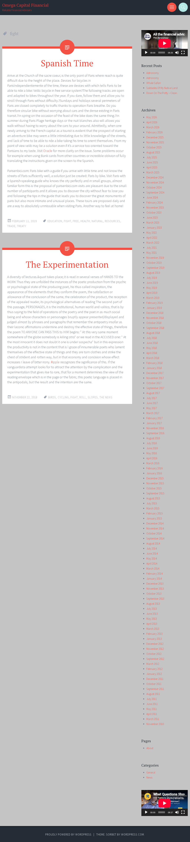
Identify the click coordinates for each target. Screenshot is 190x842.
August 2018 (153, 333)
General (150, 772)
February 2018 (154, 363)
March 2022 (152, 242)
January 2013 (154, 639)
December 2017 (154, 373)
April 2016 (151, 458)
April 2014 (151, 563)
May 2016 (151, 453)
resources (112, 221)
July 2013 (151, 608)
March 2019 (152, 298)
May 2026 (151, 117)
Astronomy (152, 73)
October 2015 (153, 488)
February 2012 (154, 669)
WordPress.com (132, 834)
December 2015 (154, 478)
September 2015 (155, 493)
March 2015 (152, 508)
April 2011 (151, 714)
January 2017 (154, 423)
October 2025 (153, 147)
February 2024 (154, 202)
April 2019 (151, 293)
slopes (93, 397)
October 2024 (153, 187)
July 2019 (151, 277)
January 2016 (154, 473)
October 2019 (153, 262)
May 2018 (151, 348)
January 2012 (154, 674)
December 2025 (154, 137)
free (76, 221)
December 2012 (154, 644)
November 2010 (155, 724)
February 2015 (154, 513)
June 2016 (152, 448)
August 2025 (153, 152)
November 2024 (155, 182)
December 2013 (154, 583)
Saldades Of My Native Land (162, 88)
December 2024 (154, 177)
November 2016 (155, 428)
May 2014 (151, 558)
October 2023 (153, 212)
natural (97, 221)
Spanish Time (67, 63)
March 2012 (152, 664)
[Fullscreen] (183, 52)
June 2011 (152, 704)
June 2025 (152, 162)
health (85, 221)
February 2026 (154, 132)
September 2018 (155, 328)
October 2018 (153, 323)
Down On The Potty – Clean (161, 93)
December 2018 (154, 313)
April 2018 (151, 353)
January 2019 (154, 308)
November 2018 (155, 318)
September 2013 (155, 598)
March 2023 (152, 222)
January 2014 (154, 578)
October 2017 (153, 383)
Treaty (21, 226)
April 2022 (151, 237)
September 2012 (155, 659)
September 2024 (155, 192)
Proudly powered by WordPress (68, 834)
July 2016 (151, 443)
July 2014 (151, 548)
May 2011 (151, 709)
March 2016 (152, 463)
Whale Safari (153, 83)
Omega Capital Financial (25, 5)
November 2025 (155, 142)
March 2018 (152, 358)
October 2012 (153, 654)
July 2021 (151, 247)
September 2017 (155, 388)
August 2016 (153, 438)
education (55, 221)
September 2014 (155, 538)
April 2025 (151, 167)
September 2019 (155, 267)
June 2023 (152, 217)
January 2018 (154, 368)
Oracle (47, 151)
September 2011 (155, 689)
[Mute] (177, 52)
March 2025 (152, 172)
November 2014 (155, 528)
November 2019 (155, 257)
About (149, 748)
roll (82, 397)
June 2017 (152, 403)
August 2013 (153, 603)
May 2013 (151, 618)
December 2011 (154, 679)
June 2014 (152, 553)
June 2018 (152, 343)
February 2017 (154, 418)
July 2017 (151, 398)
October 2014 (153, 533)
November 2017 (155, 378)
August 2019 (153, 272)
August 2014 (153, 543)
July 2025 (151, 157)
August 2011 (153, 694)
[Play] (146, 52)
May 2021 (151, 252)
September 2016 (155, 433)
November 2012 (155, 649)
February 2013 (154, 633)
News (149, 777)
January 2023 (154, 227)
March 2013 (152, 628)
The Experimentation (67, 264)
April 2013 (151, 623)
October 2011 (153, 684)
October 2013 (153, 593)
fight (67, 221)
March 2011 (152, 719)
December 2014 (154, 523)
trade (11, 226)
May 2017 (151, 408)
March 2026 (152, 127)
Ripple (55, 362)
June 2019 (152, 283)
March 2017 (152, 413)
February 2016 (154, 468)
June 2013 (152, 613)
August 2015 (153, 498)
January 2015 (154, 518)
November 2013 (155, 588)
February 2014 (154, 573)
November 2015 (155, 483)
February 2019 (154, 303)
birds (52, 397)
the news (105, 397)
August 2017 (153, 393)
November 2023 (155, 207)
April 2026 (151, 122)
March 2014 (152, 568)
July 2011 (151, 699)
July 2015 (151, 503)
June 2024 (152, 197)
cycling (63, 397)
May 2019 (151, 288)
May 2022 (151, 232)
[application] (164, 43)
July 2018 (151, 338)
